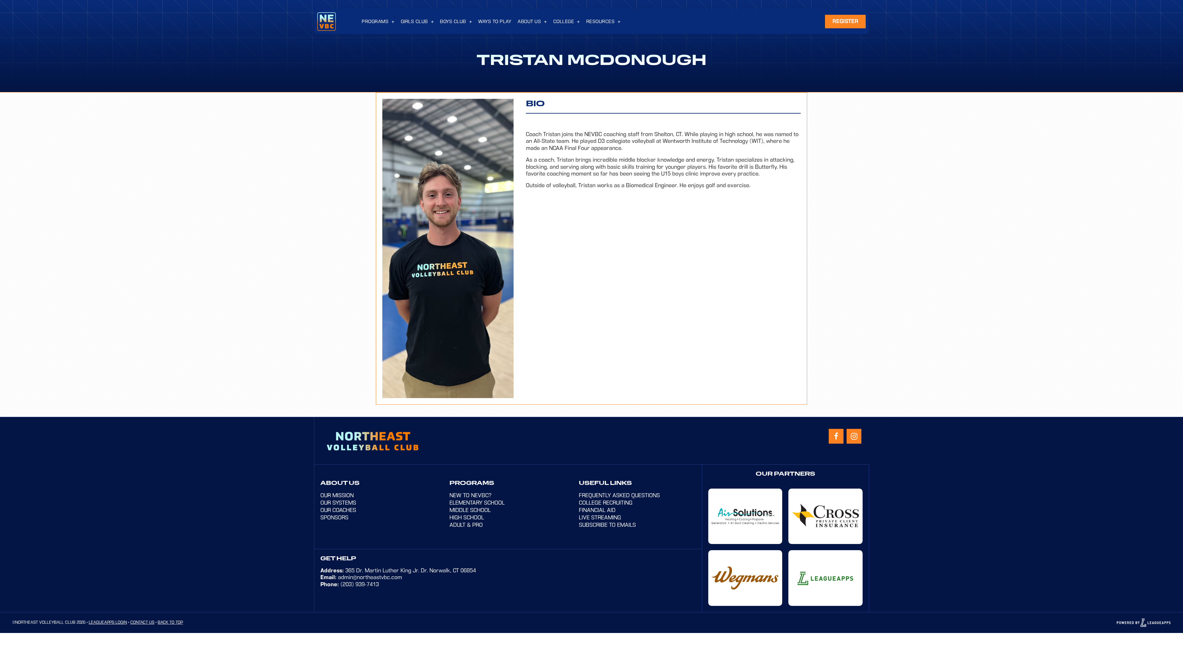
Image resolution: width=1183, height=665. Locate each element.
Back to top (170, 622)
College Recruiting (605, 503)
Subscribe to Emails (607, 525)
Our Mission (337, 495)
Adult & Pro (466, 525)
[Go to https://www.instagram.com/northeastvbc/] (854, 436)
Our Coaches (338, 510)
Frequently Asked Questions (619, 495)
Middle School (470, 510)
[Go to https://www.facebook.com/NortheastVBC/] (836, 436)
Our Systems (338, 503)
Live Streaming (600, 517)
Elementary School (477, 503)
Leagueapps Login (108, 622)
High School (466, 517)
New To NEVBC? (470, 495)
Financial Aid (597, 510)
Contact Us (142, 622)
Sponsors (334, 517)
